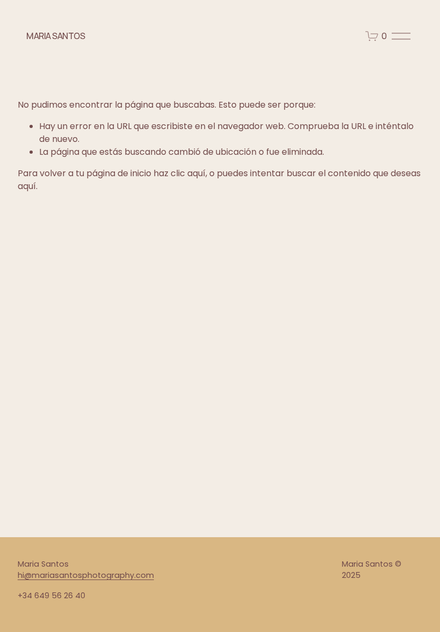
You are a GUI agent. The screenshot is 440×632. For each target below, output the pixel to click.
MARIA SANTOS (55, 36)
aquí (27, 186)
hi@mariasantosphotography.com (86, 575)
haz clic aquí (179, 173)
